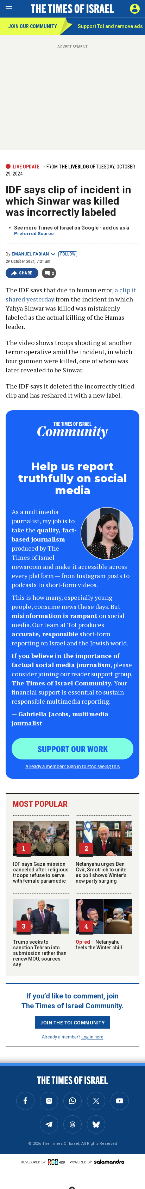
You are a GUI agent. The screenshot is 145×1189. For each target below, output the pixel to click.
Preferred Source (34, 233)
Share (26, 273)
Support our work (73, 748)
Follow (67, 254)
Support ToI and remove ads (110, 26)
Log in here (92, 1036)
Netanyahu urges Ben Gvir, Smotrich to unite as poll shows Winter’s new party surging (101, 872)
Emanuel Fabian (30, 254)
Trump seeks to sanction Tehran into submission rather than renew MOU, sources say (40, 953)
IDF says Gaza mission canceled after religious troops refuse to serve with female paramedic (41, 872)
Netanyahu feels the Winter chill (99, 944)
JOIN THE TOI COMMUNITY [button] (72, 1022)
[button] (135, 9)
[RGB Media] (58, 1162)
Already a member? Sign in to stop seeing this (72, 766)
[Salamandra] (109, 1162)
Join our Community (32, 26)
